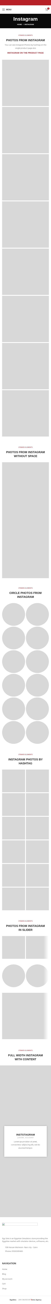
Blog (4, 1274)
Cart (4, 1284)
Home (19, 24)
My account (7, 1279)
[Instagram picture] (25, 83)
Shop (4, 1288)
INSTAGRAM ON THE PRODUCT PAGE (25, 53)
